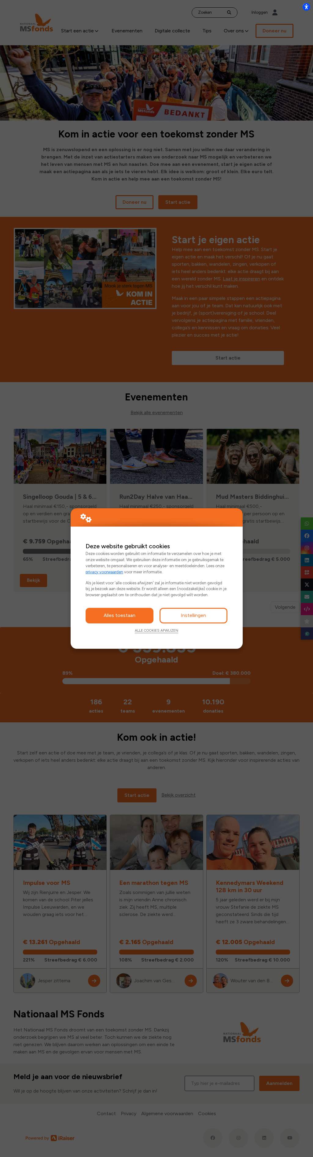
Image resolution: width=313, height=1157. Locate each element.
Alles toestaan (119, 615)
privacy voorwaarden (104, 571)
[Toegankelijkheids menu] (306, 6)
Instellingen (193, 615)
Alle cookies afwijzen (156, 630)
